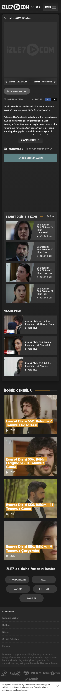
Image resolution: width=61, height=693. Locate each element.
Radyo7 (15, 673)
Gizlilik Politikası (10, 639)
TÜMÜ (48, 217)
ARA (37, 7)
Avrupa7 (26, 673)
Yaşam (18, 588)
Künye (5, 631)
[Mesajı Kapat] (57, 686)
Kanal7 (4, 673)
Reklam (6, 624)
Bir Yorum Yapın (32, 158)
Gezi (44, 579)
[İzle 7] (15, 7)
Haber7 (51, 673)
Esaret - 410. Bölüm (17, 82)
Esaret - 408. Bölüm (43, 82)
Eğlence (45, 588)
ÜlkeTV (36, 673)
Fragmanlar (18, 91)
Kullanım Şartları (10, 617)
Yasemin (31, 679)
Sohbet (31, 598)
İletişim (6, 645)
